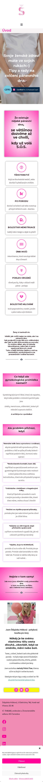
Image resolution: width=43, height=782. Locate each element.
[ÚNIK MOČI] (21, 244)
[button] (40, 748)
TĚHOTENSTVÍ (21, 175)
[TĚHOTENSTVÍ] (21, 167)
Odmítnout (21, 767)
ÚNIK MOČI (21, 252)
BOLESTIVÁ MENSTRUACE (21, 227)
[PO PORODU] (21, 193)
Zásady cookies (13, 778)
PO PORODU (21, 201)
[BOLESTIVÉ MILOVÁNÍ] (21, 297)
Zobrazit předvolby (22, 773)
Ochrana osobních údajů (26, 778)
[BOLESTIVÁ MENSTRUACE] (21, 220)
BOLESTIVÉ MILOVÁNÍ (21, 304)
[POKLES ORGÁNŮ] (21, 270)
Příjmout (21, 761)
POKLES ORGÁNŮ (21, 278)
